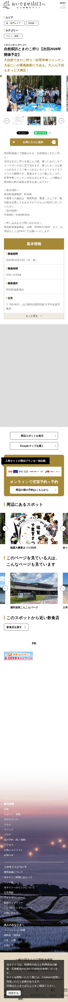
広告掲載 (8, 892)
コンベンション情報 (14, 930)
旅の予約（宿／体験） (16, 839)
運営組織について (13, 872)
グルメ (7, 824)
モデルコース (11, 819)
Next (61, 120)
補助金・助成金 (12, 935)
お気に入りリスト (13, 850)
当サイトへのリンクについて (19, 887)
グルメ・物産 (12, 36)
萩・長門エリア (13, 23)
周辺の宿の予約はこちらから (32, 489)
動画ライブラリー (13, 902)
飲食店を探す (14, 627)
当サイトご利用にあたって (18, 877)
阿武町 (31, 23)
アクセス (8, 845)
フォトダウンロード (14, 897)
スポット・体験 (12, 814)
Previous (6, 120)
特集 (6, 809)
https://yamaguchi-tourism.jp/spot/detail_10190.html (34, 531)
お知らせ (8, 855)
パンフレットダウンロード (18, 907)
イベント (8, 829)
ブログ (7, 834)
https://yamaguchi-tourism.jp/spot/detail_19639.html (34, 591)
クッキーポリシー (24, 985)
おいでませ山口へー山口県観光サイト (23, 5)
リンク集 (8, 882)
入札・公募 (10, 940)
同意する (14, 993)
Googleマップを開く (32, 445)
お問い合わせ (11, 913)
